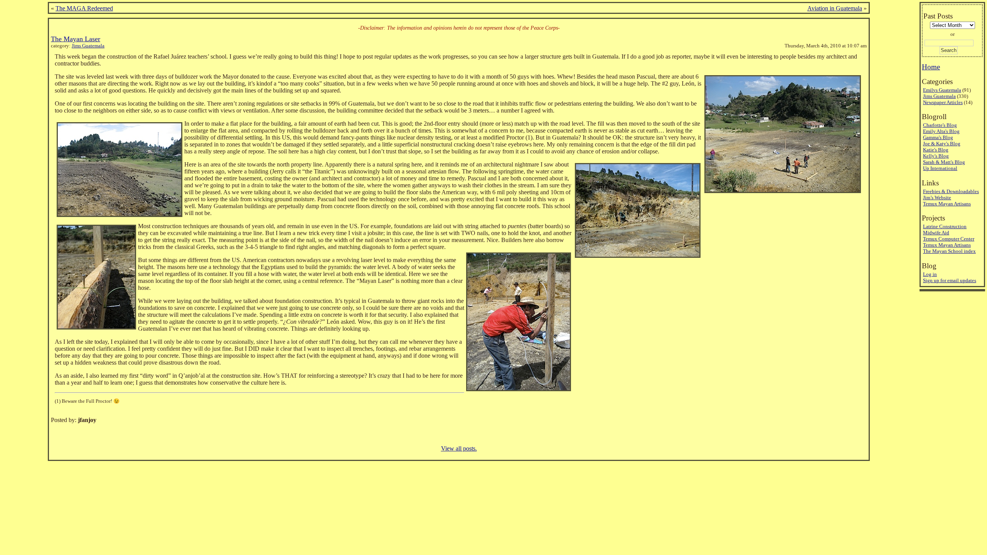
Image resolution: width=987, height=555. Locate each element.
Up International (940, 168)
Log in (930, 274)
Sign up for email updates (949, 280)
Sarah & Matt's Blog (944, 162)
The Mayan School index (949, 251)
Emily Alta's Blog (941, 131)
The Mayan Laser (75, 39)
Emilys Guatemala (942, 90)
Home (931, 67)
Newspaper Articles (943, 102)
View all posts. (459, 448)
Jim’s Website (937, 197)
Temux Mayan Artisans (947, 204)
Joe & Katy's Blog (941, 143)
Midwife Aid (936, 232)
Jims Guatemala (88, 46)
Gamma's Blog (938, 137)
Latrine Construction (945, 226)
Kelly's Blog (936, 156)
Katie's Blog (935, 150)
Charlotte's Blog (940, 125)
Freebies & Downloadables (951, 191)
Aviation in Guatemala (834, 8)
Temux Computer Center (948, 239)
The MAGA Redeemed (84, 8)
